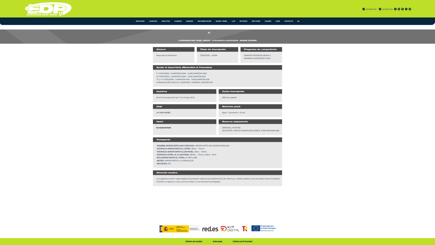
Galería (268, 21)
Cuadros (178, 21)
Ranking (189, 21)
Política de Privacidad (242, 241)
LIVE (233, 21)
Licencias (153, 21)
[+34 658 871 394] (363, 9)
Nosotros (140, 21)
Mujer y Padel (221, 21)
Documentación (204, 21)
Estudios (243, 21)
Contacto (288, 21)
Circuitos (166, 21)
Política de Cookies (193, 241)
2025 (278, 21)
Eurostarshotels (163, 128)
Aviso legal (217, 241)
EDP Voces (256, 21)
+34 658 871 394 (371, 9)
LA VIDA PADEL (163, 112)
